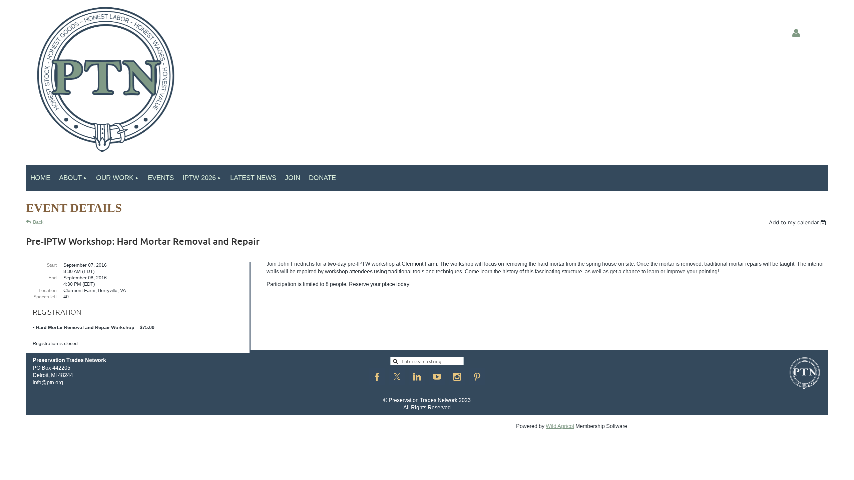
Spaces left (45, 296)
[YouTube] (437, 376)
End (52, 277)
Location (48, 290)
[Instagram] (457, 376)
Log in (796, 33)
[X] (397, 376)
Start (52, 265)
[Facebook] (377, 376)
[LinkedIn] (417, 376)
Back (38, 222)
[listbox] (798, 222)
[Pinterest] (477, 376)
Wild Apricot (560, 426)
